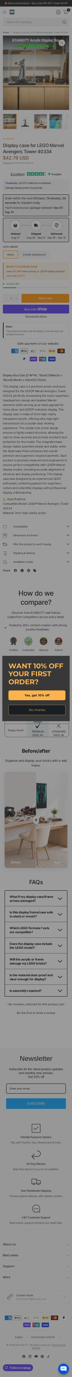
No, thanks (37, 710)
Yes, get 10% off (37, 695)
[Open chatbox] (63, 1369)
